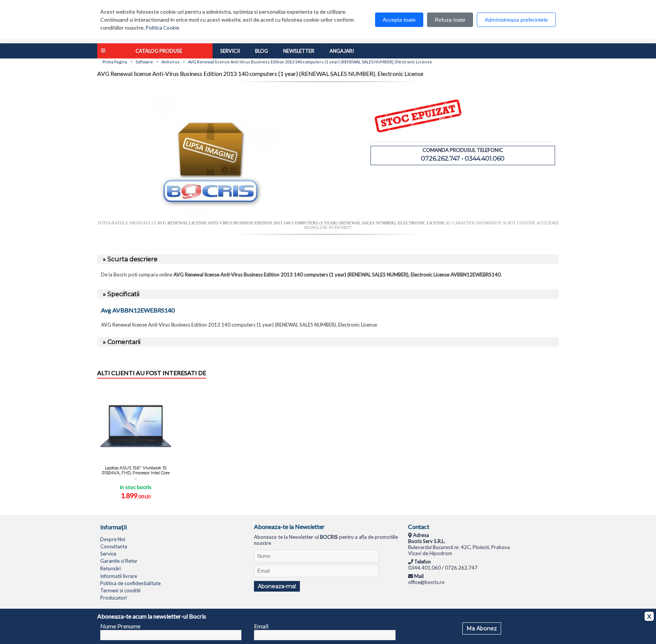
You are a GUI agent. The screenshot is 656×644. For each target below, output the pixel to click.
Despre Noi (112, 539)
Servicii (230, 51)
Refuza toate (450, 20)
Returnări (110, 568)
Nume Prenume (120, 626)
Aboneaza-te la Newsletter (289, 526)
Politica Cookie (162, 28)
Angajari (342, 51)
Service (108, 554)
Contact (418, 526)
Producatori (113, 598)
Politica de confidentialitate (130, 583)
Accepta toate (399, 20)
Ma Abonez (482, 628)
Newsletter (298, 51)
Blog (261, 51)
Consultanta (113, 546)
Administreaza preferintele (516, 20)
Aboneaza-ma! (277, 586)
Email (261, 626)
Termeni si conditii (120, 590)
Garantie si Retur (118, 561)
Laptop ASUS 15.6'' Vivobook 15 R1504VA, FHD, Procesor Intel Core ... (136, 472)
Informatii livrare (118, 576)
